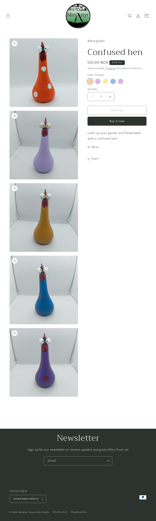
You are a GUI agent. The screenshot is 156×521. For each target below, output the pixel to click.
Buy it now (117, 121)
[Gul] (105, 81)
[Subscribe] (108, 460)
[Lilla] (97, 81)
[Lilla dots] (120, 81)
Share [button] (95, 158)
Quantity (92, 89)
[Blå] (113, 81)
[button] (8, 16)
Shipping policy (79, 512)
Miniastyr (23, 512)
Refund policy (60, 512)
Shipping (110, 68)
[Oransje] (90, 81)
